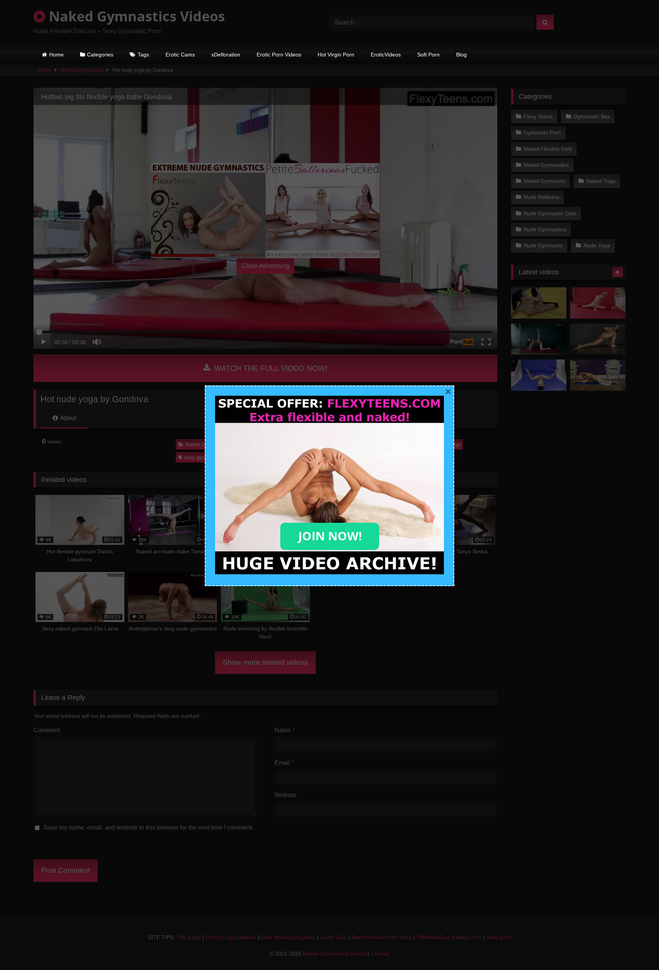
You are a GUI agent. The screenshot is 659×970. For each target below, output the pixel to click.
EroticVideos (386, 55)
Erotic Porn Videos (279, 55)
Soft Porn (428, 55)
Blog (461, 55)
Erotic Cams (180, 55)
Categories (100, 55)
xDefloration (225, 55)
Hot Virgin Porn (336, 55)
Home (56, 55)
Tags (143, 55)
